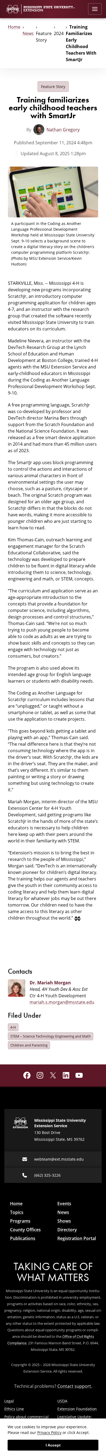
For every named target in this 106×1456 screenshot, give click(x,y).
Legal (9, 1401)
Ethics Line (14, 1408)
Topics (16, 1212)
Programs (20, 1221)
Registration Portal (76, 1238)
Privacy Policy (49, 1432)
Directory (67, 1230)
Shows (64, 1221)
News (28, 33)
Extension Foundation (77, 1408)
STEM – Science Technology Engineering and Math (50, 1036)
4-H (13, 1027)
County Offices (25, 1230)
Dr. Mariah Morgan (50, 983)
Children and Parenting (29, 1045)
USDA (62, 1401)
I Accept (53, 1445)
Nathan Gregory (63, 130)
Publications (22, 1238)
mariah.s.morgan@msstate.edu (62, 1002)
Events (64, 1204)
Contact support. (74, 1386)
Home (14, 27)
